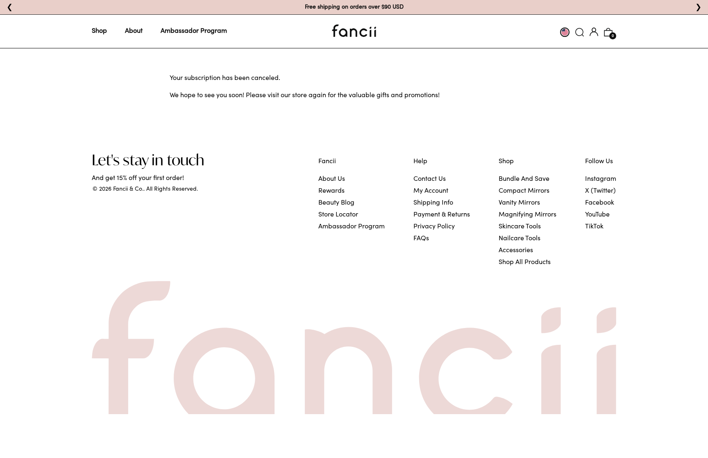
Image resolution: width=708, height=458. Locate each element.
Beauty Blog (336, 203)
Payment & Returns (441, 215)
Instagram (600, 179)
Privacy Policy (434, 226)
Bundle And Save (524, 179)
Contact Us (429, 179)
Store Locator (338, 215)
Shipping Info (433, 203)
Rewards (331, 191)
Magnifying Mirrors (527, 215)
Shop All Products (525, 262)
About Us (331, 179)
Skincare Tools (520, 226)
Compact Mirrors (524, 191)
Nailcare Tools (519, 238)
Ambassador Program (194, 31)
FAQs (421, 238)
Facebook (599, 203)
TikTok (594, 226)
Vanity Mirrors (519, 203)
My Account (430, 191)
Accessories (516, 250)
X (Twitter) (600, 191)
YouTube (597, 215)
